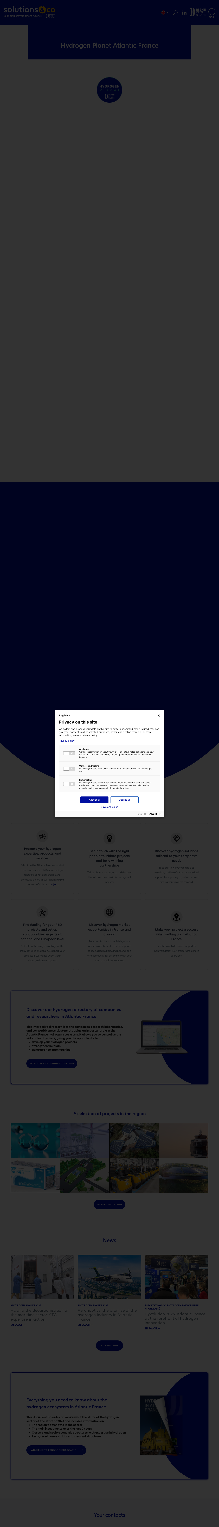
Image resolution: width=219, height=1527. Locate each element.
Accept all (94, 799)
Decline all (124, 799)
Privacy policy (67, 740)
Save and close (109, 807)
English (63, 715)
